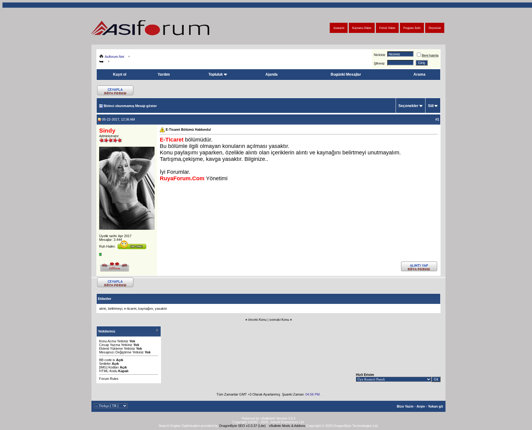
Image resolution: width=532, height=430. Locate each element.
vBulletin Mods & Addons (287, 426)
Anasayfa (338, 28)
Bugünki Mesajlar (346, 74)
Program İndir (412, 28)
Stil (430, 106)
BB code (105, 360)
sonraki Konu (279, 319)
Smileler (105, 363)
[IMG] (103, 367)
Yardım (164, 74)
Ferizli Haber (387, 28)
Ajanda (271, 74)
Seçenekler (408, 106)
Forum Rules (109, 378)
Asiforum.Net (114, 56)
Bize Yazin (405, 406)
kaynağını (145, 308)
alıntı (102, 308)
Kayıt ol (119, 74)
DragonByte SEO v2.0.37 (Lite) (242, 426)
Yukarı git (435, 406)
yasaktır (161, 308)
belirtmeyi (115, 308)
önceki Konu (257, 319)
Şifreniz (379, 63)
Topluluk (215, 74)
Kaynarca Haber (361, 28)
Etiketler (104, 299)
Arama (419, 74)
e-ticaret (130, 308)
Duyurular (435, 28)
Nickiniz (379, 55)
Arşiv (421, 406)
